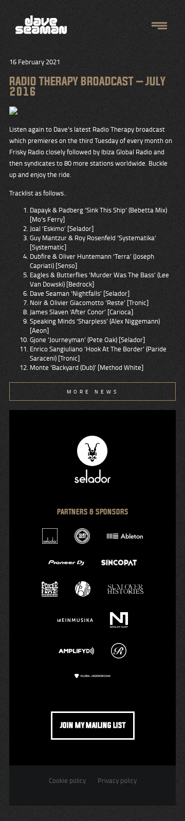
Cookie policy (67, 780)
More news (93, 391)
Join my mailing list (92, 725)
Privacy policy (117, 780)
